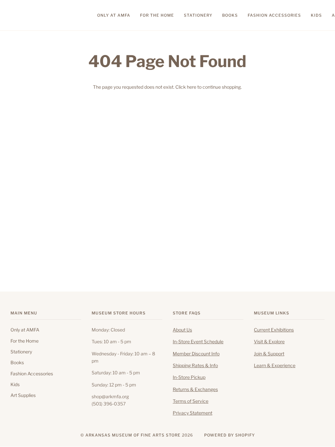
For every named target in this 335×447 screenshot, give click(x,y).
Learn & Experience (274, 365)
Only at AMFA (24, 329)
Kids (15, 384)
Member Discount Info (196, 353)
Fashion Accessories (31, 373)
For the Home (24, 341)
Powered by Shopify (229, 435)
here (191, 87)
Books (17, 362)
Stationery (21, 351)
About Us (182, 329)
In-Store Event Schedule (198, 341)
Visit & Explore (269, 341)
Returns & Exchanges (195, 389)
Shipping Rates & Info (195, 365)
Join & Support (269, 353)
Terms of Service (190, 401)
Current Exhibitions (274, 329)
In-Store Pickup (189, 377)
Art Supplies (23, 395)
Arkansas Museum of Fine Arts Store (133, 435)
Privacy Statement (192, 413)
